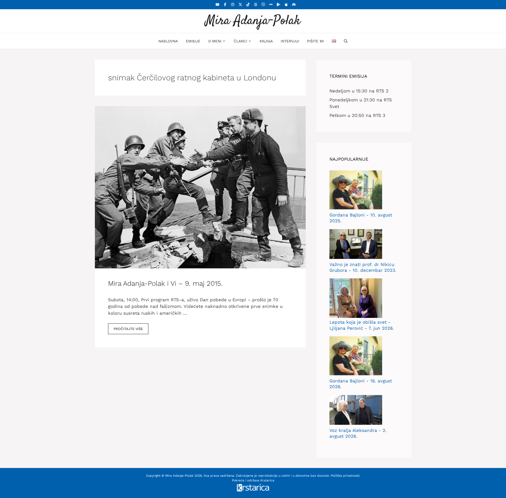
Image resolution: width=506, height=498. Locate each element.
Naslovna (168, 41)
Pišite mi (315, 41)
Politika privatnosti (345, 475)
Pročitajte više (128, 329)
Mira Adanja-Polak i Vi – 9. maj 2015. (165, 283)
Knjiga (266, 41)
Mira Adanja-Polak (253, 21)
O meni (214, 41)
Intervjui (290, 41)
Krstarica (267, 480)
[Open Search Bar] (346, 41)
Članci (240, 41)
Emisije (193, 41)
